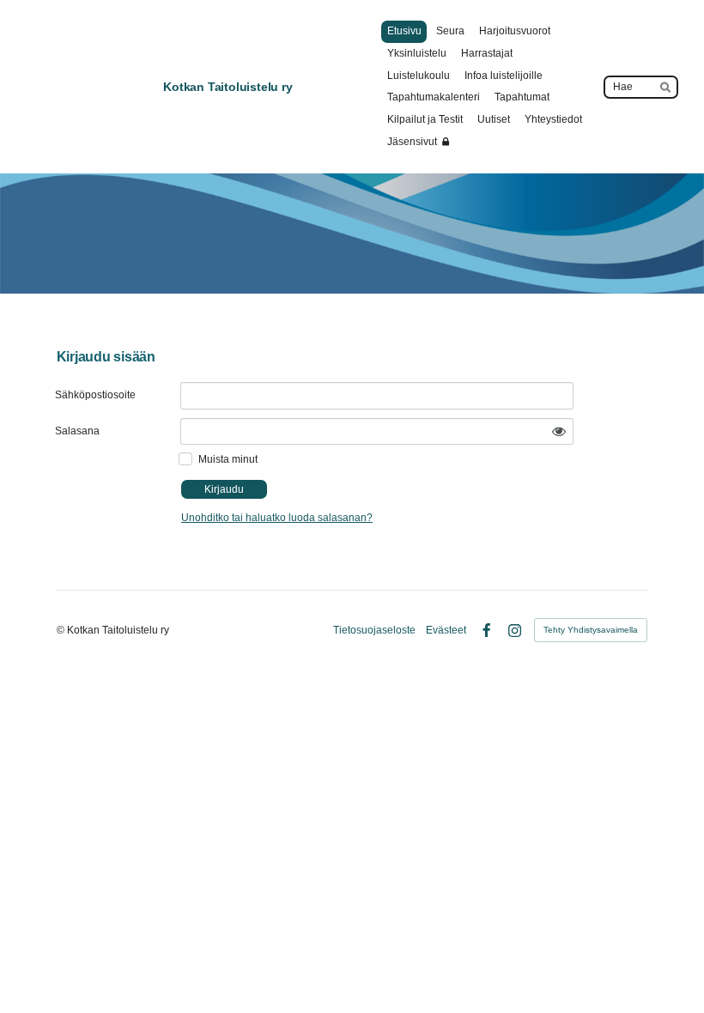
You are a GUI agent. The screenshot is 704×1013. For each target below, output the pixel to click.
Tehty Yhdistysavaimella (590, 629)
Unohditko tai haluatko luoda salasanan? (277, 518)
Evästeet (446, 630)
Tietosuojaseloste (374, 630)
